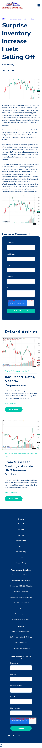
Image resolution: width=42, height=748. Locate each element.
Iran (6, 454)
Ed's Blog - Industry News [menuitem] (21, 648)
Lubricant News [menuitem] (21, 642)
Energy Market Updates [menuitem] (21, 631)
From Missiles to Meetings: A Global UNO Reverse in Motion (20, 468)
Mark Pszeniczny (8, 65)
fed (23, 371)
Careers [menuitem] (21, 535)
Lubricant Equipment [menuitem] (21, 614)
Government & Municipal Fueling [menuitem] (21, 586)
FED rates (14, 371)
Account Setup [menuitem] (21, 552)
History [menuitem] (21, 529)
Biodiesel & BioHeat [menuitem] (21, 592)
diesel (27, 371)
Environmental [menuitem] (21, 540)
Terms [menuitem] (21, 557)
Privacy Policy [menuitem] (21, 563)
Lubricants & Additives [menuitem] (21, 603)
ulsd (25, 19)
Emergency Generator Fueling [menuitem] (21, 597)
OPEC (4, 19)
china (23, 454)
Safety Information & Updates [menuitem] (21, 637)
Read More (13, 409)
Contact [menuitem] (21, 524)
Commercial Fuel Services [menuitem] (21, 575)
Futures (7, 371)
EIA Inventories (15, 19)
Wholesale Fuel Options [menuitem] (21, 580)
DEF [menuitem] (21, 608)
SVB (32, 19)
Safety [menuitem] (21, 546)
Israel (16, 454)
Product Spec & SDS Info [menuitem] (21, 619)
